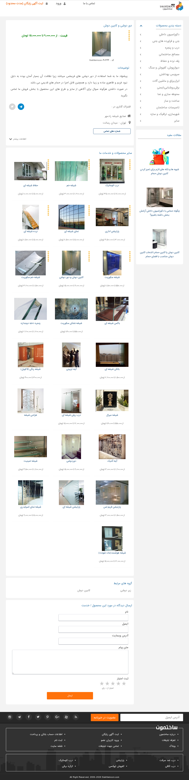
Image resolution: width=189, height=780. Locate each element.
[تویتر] (12, 106)
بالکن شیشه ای (112, 369)
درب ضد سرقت (167, 760)
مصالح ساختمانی (169, 54)
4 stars (107, 683)
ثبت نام (58, 740)
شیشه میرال (112, 415)
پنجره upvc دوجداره (30, 323)
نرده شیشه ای (30, 231)
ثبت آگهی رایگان (110, 734)
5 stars (101, 683)
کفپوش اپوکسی (116, 766)
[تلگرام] (21, 106)
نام (126, 612)
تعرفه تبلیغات (169, 740)
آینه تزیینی (71, 369)
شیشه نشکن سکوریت (71, 323)
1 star (123, 683)
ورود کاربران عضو (110, 740)
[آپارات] (66, 717)
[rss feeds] (76, 717)
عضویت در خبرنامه (105, 717)
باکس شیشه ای (112, 323)
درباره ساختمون (167, 734)
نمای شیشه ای (71, 231)
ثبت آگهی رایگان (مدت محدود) (24, 3)
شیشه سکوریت (112, 277)
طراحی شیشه (30, 415)
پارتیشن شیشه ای (71, 507)
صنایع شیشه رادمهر (115, 116)
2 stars (118, 683)
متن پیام (123, 647)
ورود (58, 3)
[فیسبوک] (28, 717)
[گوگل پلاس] (57, 717)
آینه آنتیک (112, 461)
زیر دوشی (125, 590)
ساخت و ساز (171, 101)
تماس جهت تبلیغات (109, 746)
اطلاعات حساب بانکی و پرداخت (46, 734)
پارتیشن (120, 760)
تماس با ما (89, 3)
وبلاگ (172, 746)
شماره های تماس (112, 131)
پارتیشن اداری (112, 231)
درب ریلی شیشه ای (71, 415)
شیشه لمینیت (30, 461)
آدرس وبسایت (120, 636)
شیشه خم (71, 185)
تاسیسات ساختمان (167, 107)
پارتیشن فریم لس (112, 507)
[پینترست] (47, 717)
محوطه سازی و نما (168, 94)
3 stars (112, 683)
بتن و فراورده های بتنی (165, 41)
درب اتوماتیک (112, 185)
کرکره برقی (67, 766)
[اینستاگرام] (10, 717)
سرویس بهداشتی (169, 74)
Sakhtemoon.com (110, 777)
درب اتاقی (170, 766)
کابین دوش (83, 590)
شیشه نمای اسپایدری (30, 507)
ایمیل (125, 624)
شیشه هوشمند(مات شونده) (112, 553)
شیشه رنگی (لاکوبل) (30, 369)
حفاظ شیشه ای (30, 185)
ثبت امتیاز (122, 679)
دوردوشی (71, 461)
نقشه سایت (56, 746)
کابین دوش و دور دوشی (71, 277)
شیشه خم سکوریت (30, 277)
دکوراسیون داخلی (169, 34)
